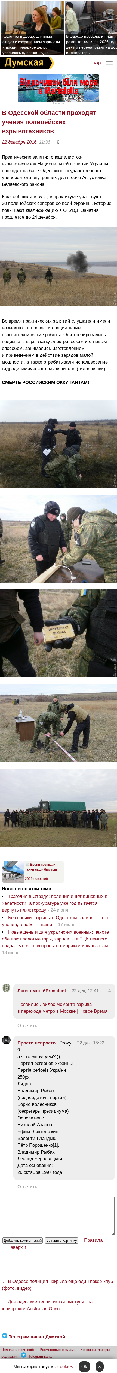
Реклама (58, 103)
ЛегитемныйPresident (41, 990)
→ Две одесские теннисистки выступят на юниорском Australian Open (47, 1305)
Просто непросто (36, 1043)
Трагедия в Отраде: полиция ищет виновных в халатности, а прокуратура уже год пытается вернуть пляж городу (54, 903)
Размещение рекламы (58, 1350)
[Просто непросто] (6, 1043)
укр (97, 62)
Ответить (27, 1025)
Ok (84, 1366)
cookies (65, 1366)
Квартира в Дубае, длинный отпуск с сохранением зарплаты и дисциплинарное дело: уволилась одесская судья (31, 44)
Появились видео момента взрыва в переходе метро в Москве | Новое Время (62, 1008)
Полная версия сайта (18, 1350)
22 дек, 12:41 (85, 990)
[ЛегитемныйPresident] (6, 990)
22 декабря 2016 (19, 142)
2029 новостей (36, 879)
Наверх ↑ (17, 1247)
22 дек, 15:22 (90, 1043)
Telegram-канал (41, 1356)
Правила (93, 1240)
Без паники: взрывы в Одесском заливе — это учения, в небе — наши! (55, 921)
